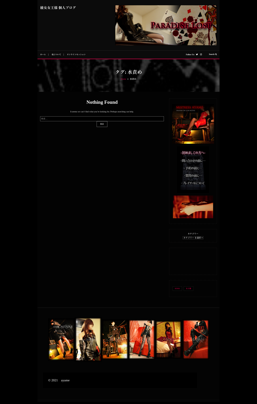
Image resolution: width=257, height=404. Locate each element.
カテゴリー (193, 234)
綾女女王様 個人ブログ (58, 8)
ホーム (43, 55)
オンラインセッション (76, 55)
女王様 (188, 288)
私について (56, 55)
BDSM (177, 288)
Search (211, 54)
